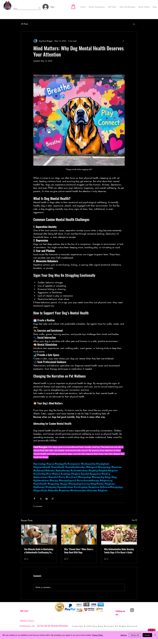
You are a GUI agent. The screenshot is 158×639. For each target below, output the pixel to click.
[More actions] (123, 40)
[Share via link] (52, 498)
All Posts (24, 24)
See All (134, 520)
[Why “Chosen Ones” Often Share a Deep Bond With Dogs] (79, 535)
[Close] (155, 635)
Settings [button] (123, 635)
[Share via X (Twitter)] (40, 498)
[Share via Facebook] (34, 498)
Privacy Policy (97, 635)
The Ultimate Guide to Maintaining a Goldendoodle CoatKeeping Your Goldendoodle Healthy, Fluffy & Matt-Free (38, 551)
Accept (147, 635)
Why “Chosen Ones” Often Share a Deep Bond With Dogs (78, 551)
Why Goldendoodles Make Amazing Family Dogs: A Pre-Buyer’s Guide (119, 551)
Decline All (135, 635)
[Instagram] (132, 610)
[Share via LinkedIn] (46, 498)
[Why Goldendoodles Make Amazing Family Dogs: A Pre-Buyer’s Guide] (119, 535)
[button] (134, 24)
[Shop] (73, 6)
